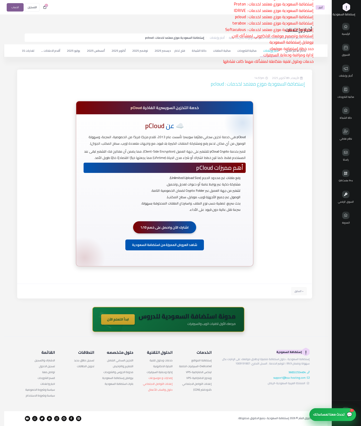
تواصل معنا (48, 372)
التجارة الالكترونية (163, 366)
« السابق (299, 291)
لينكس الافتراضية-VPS (199, 372)
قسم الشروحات (46, 377)
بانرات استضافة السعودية (119, 383)
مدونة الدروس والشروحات (118, 372)
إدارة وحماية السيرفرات (160, 372)
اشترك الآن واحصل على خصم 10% (164, 227)
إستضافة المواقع (201, 360)
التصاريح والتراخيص (123, 366)
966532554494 (297, 372)
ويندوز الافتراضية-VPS (199, 377)
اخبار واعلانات (47, 383)
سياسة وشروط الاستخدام (40, 395)
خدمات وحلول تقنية (161, 360)
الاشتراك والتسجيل (44, 360)
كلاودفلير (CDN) (202, 389)
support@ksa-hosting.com (289, 378)
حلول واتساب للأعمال (160, 389)
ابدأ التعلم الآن (118, 319)
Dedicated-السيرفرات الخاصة (195, 366)
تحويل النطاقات (85, 366)
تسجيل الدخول (47, 366)
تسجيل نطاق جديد (84, 360)
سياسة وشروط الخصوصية (40, 389)
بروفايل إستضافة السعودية (117, 377)
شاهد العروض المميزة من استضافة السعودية (164, 245)
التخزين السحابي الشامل (120, 360)
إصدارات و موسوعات (161, 377)
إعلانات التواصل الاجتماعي (197, 383)
